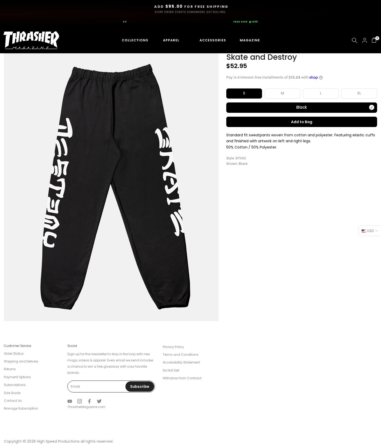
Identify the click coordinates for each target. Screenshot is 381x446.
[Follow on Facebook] (89, 401)
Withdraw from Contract (182, 378)
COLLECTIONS (130, 40)
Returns (10, 369)
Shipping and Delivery (21, 361)
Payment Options (17, 377)
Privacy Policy (173, 347)
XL (359, 93)
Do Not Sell (171, 370)
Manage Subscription (21, 408)
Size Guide (12, 393)
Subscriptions (15, 385)
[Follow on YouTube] (69, 401)
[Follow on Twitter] (99, 401)
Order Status (14, 353)
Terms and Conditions (181, 354)
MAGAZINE (249, 40)
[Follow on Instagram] (79, 401)
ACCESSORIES (208, 40)
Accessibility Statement (181, 362)
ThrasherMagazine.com (86, 407)
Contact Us (13, 400)
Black (301, 107)
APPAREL (169, 40)
